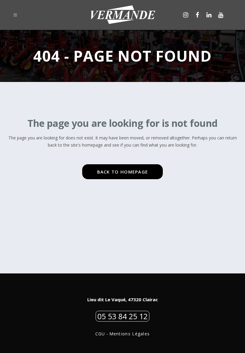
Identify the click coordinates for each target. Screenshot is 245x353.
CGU (100, 334)
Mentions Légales (129, 334)
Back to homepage (122, 172)
